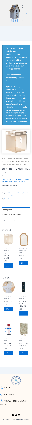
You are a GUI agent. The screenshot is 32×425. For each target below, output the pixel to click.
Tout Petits (22, 13)
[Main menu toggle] (26, 13)
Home (3, 158)
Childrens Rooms (12, 158)
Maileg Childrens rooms (17, 181)
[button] (27, 132)
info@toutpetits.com (8, 394)
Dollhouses (10, 161)
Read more (7, 265)
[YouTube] (19, 415)
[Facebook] (13, 415)
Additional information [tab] (11, 214)
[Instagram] (16, 415)
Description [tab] (7, 210)
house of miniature (8, 198)
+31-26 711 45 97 (7, 388)
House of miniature (21, 161)
